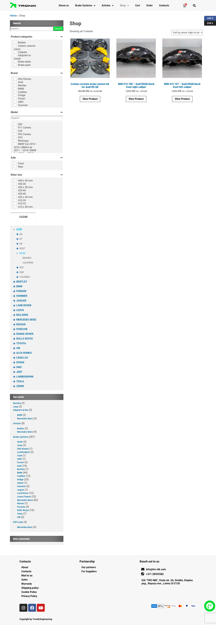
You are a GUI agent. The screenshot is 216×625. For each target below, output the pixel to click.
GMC (19, 367)
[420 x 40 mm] (15, 197)
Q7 (20, 239)
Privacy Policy (29, 596)
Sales (24, 579)
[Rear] (15, 166)
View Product (90, 98)
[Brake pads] (15, 65)
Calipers (28, 262)
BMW (19, 286)
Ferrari (21, 291)
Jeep (19, 371)
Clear (23, 216)
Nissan (20, 324)
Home (13, 15)
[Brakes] (15, 42)
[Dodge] (15, 95)
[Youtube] (41, 608)
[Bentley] (15, 85)
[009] (15, 124)
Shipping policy (30, 587)
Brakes (27, 258)
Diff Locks (18, 522)
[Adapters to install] (15, 55)
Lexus (20, 310)
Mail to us (26, 575)
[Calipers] (15, 52)
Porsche (22, 329)
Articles (106, 5)
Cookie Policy (29, 591)
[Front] (15, 163)
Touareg (24, 277)
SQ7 (21, 267)
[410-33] (15, 203)
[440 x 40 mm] (15, 180)
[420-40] (15, 193)
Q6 (20, 234)
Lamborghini (24, 376)
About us (64, 5)
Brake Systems (83, 5)
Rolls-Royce (24, 338)
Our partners (88, 567)
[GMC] (15, 102)
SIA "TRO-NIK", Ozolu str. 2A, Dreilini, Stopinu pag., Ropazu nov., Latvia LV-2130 (167, 582)
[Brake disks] (15, 61)
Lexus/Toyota (24, 496)
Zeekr (20, 386)
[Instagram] (23, 608)
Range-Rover (24, 333)
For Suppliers (89, 571)
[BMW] (15, 88)
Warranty (26, 583)
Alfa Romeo (24, 352)
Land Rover (23, 305)
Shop (123, 5)
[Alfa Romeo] (15, 78)
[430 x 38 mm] (15, 187)
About (24, 567)
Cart (137, 5)
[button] (194, 5)
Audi (19, 229)
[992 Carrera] (15, 134)
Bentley (21, 281)
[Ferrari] (15, 98)
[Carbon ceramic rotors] (15, 45)
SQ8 (21, 272)
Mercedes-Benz (26, 319)
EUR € (208, 22)
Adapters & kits (20, 410)
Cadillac (22, 357)
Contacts (164, 5)
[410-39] (15, 200)
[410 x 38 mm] (15, 207)
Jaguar (21, 300)
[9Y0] (15, 137)
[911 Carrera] (15, 127)
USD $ (208, 17)
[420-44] (15, 190)
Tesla (20, 381)
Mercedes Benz (25, 527)
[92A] (15, 131)
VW (18, 348)
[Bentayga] (15, 140)
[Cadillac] (15, 92)
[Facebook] (32, 608)
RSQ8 (22, 253)
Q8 (20, 243)
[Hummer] (15, 105)
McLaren (22, 314)
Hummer (21, 295)
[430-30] (15, 184)
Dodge (20, 362)
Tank (19, 455)
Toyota (21, 343)
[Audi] (15, 82)
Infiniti (20, 483)
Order (149, 5)
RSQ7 (22, 248)
